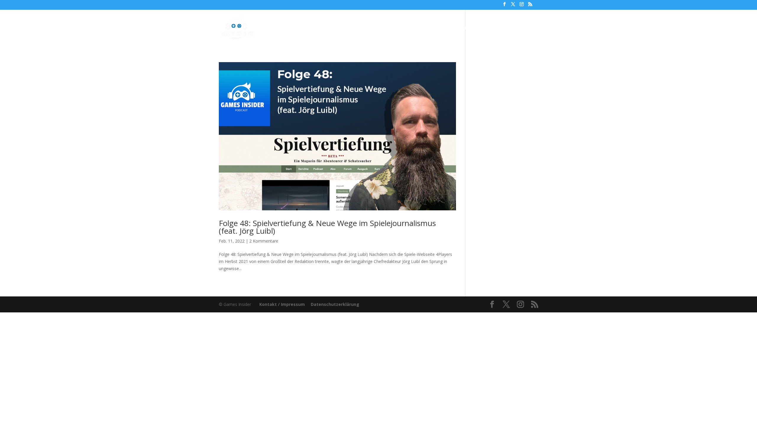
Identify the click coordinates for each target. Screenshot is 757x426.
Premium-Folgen (383, 28)
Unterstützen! (461, 28)
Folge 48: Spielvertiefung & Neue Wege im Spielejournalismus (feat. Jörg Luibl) (327, 227)
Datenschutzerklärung (335, 304)
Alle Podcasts (336, 28)
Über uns (426, 28)
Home (306, 28)
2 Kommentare (263, 241)
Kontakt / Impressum (282, 304)
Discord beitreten (505, 28)
